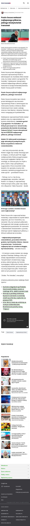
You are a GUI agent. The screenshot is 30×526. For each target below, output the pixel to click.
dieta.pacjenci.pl (6, 523)
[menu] (28, 3)
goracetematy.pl (21, 519)
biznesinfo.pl (19, 510)
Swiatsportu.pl (4, 8)
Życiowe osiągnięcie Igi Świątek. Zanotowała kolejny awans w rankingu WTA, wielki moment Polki (15, 289)
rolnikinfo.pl (5, 513)
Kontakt (18, 486)
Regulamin (19, 489)
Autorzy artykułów (7, 494)
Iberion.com (4, 510)
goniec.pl (4, 519)
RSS (2, 500)
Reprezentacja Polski (21, 332)
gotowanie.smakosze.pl (7, 516)
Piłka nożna (12, 8)
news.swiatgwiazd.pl (22, 516)
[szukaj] (24, 3)
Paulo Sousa (10, 332)
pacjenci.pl (19, 513)
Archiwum (4, 497)
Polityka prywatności (22, 492)
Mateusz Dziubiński (9, 12)
